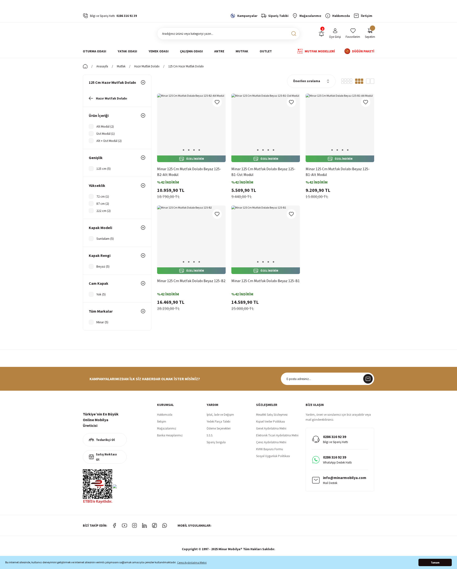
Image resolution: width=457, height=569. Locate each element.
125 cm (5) (103, 168)
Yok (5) (101, 294)
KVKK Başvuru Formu (269, 449)
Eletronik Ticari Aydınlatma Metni (277, 435)
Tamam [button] (435, 562)
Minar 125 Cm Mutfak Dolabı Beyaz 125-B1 (265, 280)
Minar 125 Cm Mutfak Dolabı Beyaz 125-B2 (191, 280)
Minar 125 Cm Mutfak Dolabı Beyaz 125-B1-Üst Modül (263, 171)
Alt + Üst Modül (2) (109, 141)
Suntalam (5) (105, 238)
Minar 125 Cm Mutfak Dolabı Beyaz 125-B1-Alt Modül (338, 171)
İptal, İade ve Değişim (220, 415)
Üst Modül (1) (105, 133)
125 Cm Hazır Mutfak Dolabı (186, 66)
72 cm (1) (102, 196)
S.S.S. (210, 435)
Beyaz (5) (102, 266)
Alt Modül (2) (105, 126)
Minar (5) (102, 322)
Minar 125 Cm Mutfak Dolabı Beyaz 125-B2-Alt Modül (189, 171)
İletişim (161, 421)
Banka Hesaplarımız (170, 435)
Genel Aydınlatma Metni (271, 428)
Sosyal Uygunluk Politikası (273, 456)
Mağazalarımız (166, 428)
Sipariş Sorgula (216, 442)
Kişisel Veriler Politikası (270, 421)
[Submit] (368, 379)
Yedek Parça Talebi (218, 421)
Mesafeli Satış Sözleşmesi (272, 415)
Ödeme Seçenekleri (219, 428)
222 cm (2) (103, 211)
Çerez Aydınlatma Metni (271, 442)
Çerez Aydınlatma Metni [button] (192, 562)
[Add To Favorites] (217, 102)
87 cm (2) (102, 203)
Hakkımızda (164, 415)
